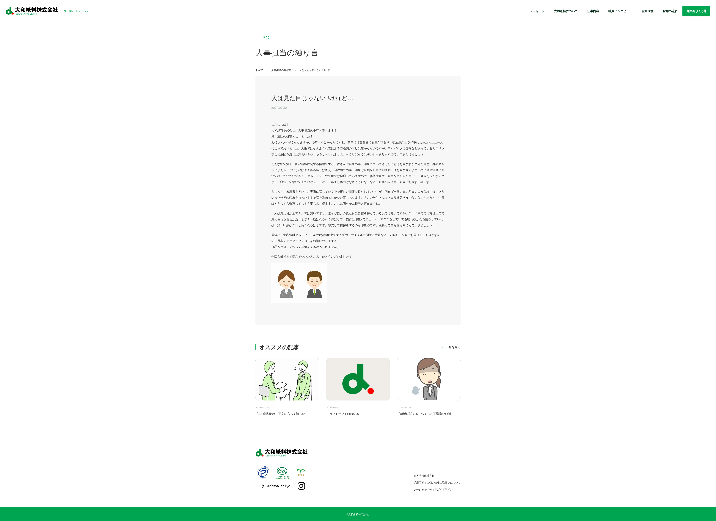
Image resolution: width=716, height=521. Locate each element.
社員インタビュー (620, 11)
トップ (259, 70)
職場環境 (648, 11)
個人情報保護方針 (424, 475)
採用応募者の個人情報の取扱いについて (437, 482)
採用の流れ (670, 11)
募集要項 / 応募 (696, 11)
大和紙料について (566, 11)
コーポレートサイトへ (76, 11)
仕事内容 (593, 11)
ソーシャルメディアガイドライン (433, 489)
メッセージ (537, 11)
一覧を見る (453, 347)
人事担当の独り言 (281, 70)
